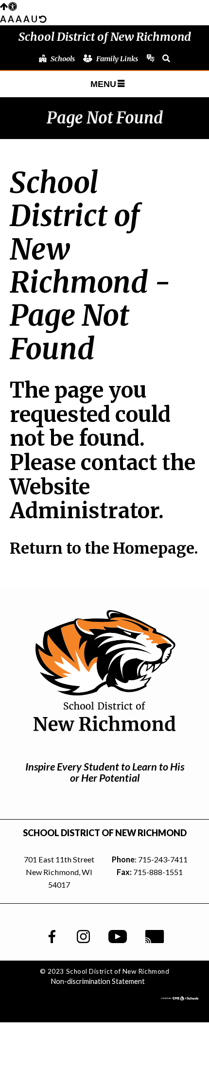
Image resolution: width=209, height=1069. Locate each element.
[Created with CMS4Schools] (179, 997)
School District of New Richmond (104, 37)
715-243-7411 (163, 859)
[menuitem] (56, 59)
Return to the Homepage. (104, 548)
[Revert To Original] (42, 19)
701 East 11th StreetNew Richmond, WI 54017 (59, 872)
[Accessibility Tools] (8, 6)
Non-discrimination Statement (98, 981)
